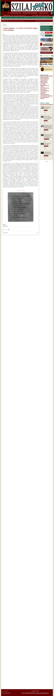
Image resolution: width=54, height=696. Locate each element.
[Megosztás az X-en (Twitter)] (6, 229)
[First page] (41, 161)
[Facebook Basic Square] (51, 13)
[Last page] (52, 161)
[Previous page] (44, 161)
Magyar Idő (45, 110)
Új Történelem (5, 226)
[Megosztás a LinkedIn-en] (8, 229)
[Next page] (49, 161)
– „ (15, 15)
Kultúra (4, 224)
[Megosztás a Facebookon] (3, 229)
